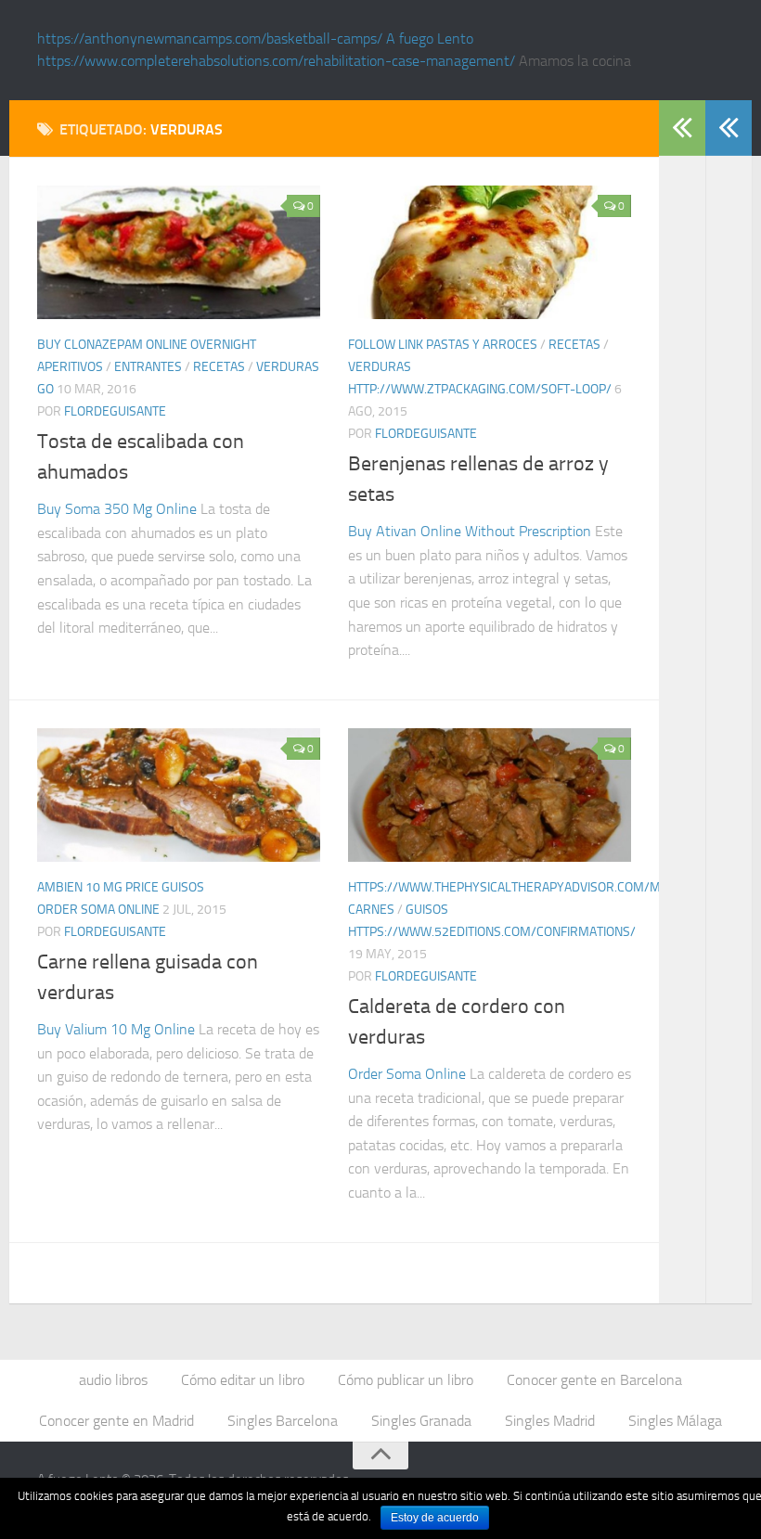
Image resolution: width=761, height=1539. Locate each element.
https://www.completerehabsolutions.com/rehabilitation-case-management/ (276, 61)
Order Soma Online (98, 909)
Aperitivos (70, 367)
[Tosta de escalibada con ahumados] (178, 252)
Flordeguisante (115, 411)
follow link (385, 345)
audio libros (113, 1380)
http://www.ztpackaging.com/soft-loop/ (480, 389)
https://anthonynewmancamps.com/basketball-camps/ (209, 38)
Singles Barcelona (282, 1421)
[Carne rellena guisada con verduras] (178, 795)
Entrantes (148, 367)
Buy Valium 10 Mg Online (116, 1029)
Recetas (219, 367)
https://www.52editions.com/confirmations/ (492, 932)
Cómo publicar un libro (405, 1380)
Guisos (182, 887)
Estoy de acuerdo (435, 1517)
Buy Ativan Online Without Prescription (469, 531)
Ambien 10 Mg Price (98, 887)
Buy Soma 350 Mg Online (117, 509)
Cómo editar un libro (242, 1380)
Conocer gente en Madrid (116, 1421)
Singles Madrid (550, 1421)
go (45, 389)
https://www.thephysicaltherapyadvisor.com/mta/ (514, 887)
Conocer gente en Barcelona (594, 1380)
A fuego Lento (429, 38)
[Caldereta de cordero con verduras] (489, 795)
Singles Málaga (675, 1421)
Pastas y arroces (481, 345)
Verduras (287, 367)
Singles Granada (421, 1421)
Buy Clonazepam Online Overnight (146, 345)
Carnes (371, 909)
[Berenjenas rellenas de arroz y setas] (489, 252)
